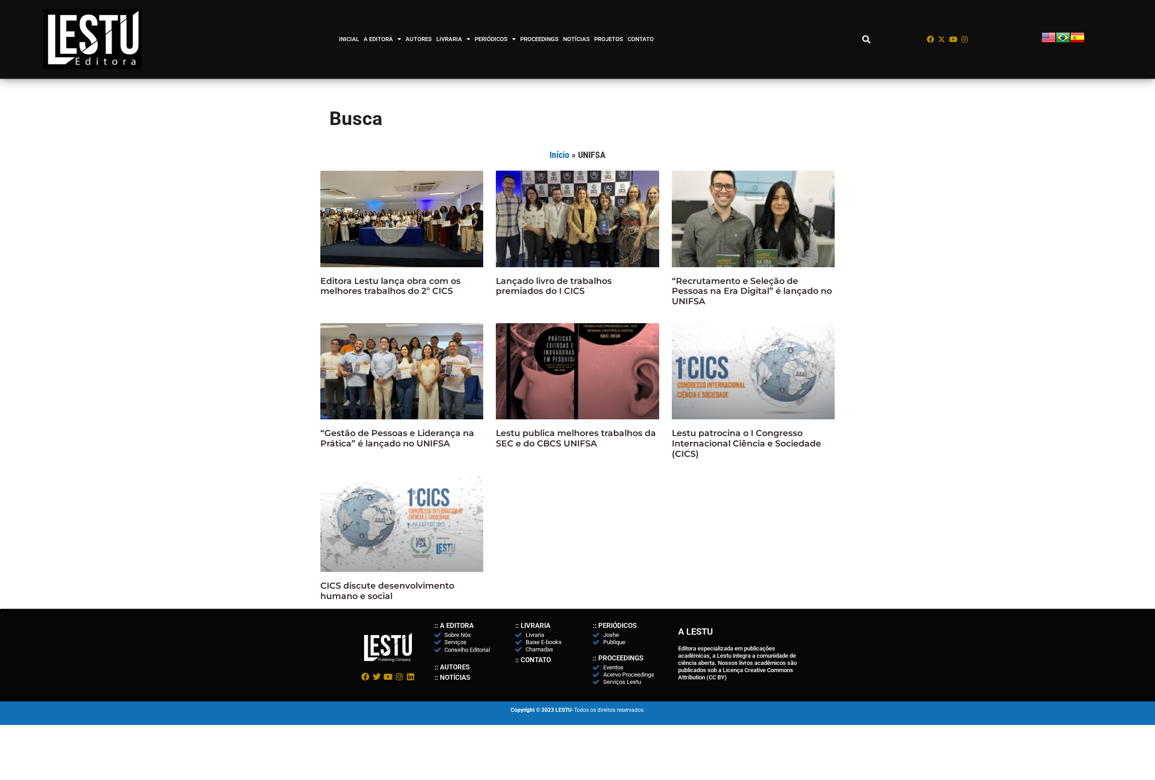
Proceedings (539, 39)
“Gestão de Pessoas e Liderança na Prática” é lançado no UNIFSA (397, 438)
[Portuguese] (1063, 42)
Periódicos (491, 39)
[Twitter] (376, 676)
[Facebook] (930, 39)
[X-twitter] (941, 39)
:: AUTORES (452, 667)
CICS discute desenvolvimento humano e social (387, 590)
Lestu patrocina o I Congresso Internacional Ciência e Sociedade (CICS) (746, 443)
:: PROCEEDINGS (618, 658)
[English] (1048, 42)
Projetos (608, 39)
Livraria (449, 39)
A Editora (378, 39)
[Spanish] (1077, 42)
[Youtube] (953, 39)
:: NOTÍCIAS (452, 677)
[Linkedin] (410, 676)
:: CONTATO (533, 660)
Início (559, 154)
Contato (641, 39)
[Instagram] (965, 39)
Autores (419, 39)
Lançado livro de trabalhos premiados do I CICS (554, 286)
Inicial (349, 39)
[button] (866, 39)
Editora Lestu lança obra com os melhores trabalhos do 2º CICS (390, 286)
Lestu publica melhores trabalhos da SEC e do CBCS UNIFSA (576, 438)
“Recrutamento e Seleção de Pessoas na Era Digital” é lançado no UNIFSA (752, 291)
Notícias (576, 39)
